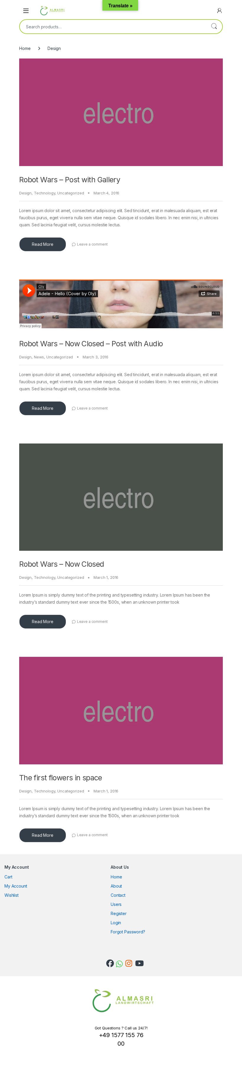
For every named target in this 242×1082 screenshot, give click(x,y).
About (116, 885)
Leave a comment (92, 244)
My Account (15, 885)
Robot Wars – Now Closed (61, 564)
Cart (8, 876)
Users (116, 904)
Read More (42, 244)
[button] (34, 166)
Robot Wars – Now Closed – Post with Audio (91, 343)
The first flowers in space (60, 777)
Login (116, 922)
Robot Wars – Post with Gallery (69, 179)
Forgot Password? (128, 931)
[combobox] (113, 26)
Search (214, 26)
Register (119, 913)
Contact (118, 895)
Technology (44, 193)
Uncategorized (70, 193)
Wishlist (11, 895)
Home (24, 48)
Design (25, 193)
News (39, 357)
